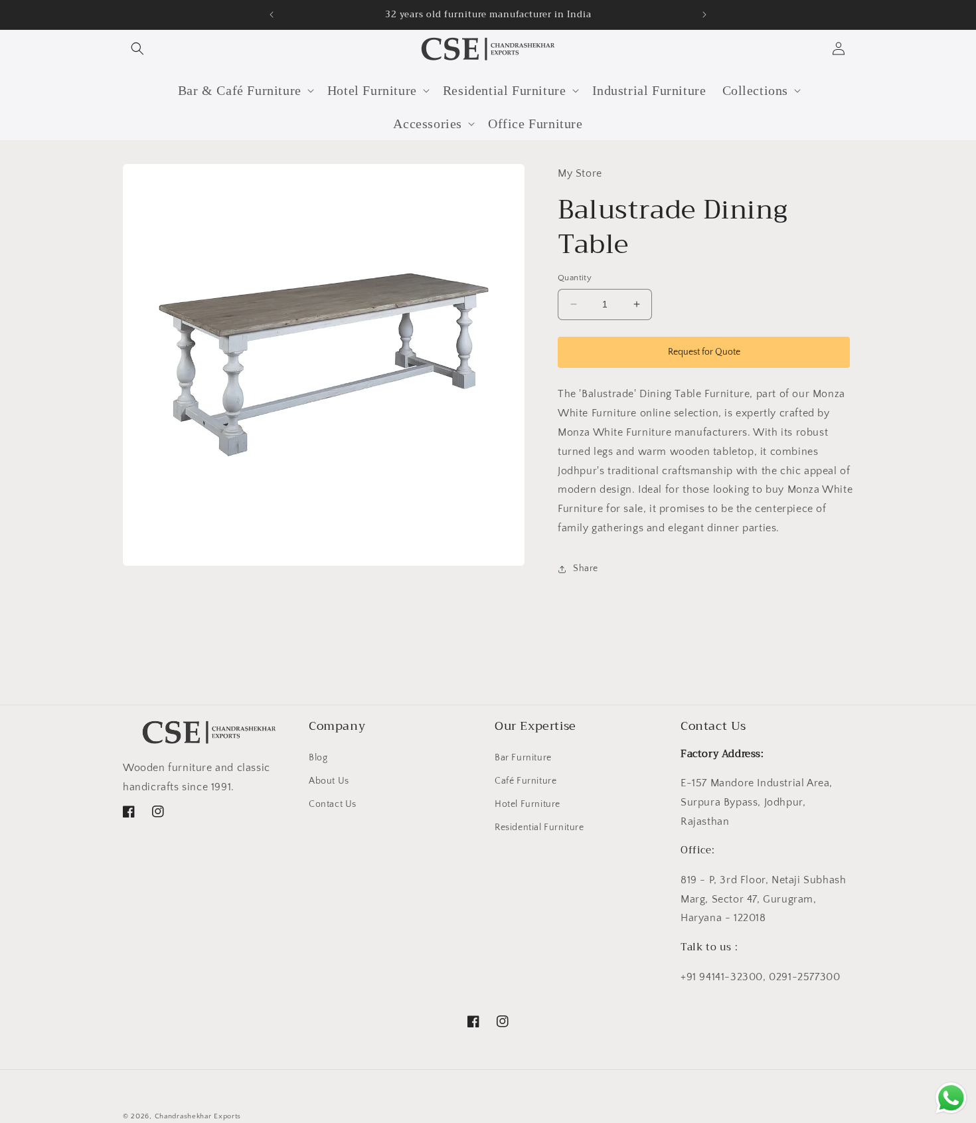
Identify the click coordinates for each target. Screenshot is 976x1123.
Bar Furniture (523, 757)
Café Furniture (525, 781)
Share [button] (585, 568)
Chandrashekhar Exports (198, 1116)
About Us (329, 781)
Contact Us (333, 804)
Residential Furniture (539, 827)
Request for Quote (704, 352)
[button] (137, 48)
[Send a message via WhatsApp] (951, 1098)
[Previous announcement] (271, 14)
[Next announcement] (704, 14)
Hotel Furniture (527, 804)
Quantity (575, 277)
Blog (318, 757)
